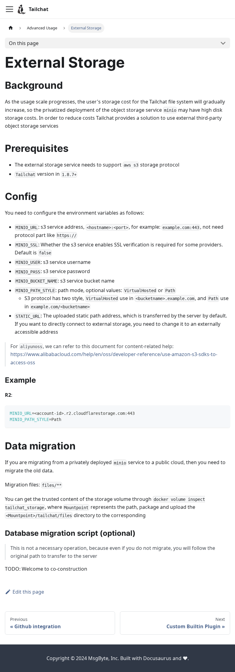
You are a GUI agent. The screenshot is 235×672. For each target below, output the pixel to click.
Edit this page (28, 591)
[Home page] (11, 28)
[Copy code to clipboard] (223, 413)
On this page (24, 43)
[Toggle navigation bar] (9, 9)
